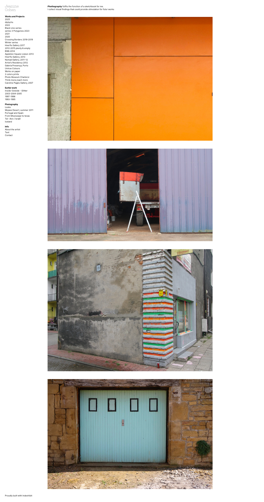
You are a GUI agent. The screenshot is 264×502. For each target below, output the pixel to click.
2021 (7, 33)
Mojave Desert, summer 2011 (19, 110)
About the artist (12, 129)
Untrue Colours (12, 68)
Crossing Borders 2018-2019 (19, 39)
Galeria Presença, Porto (16, 65)
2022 (7, 25)
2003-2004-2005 (13, 93)
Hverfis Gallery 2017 (15, 45)
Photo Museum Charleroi (17, 77)
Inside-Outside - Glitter (16, 90)
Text (7, 132)
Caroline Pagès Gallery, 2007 (19, 83)
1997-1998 (10, 96)
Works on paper (12, 71)
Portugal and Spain (14, 113)
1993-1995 (10, 99)
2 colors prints (12, 74)
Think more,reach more (16, 80)
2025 (7, 19)
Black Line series (13, 28)
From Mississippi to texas (17, 116)
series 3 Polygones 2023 (17, 31)
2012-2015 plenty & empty (17, 48)
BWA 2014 (10, 51)
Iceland (8, 121)
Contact (9, 135)
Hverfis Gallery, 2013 (15, 57)
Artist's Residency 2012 (16, 62)
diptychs (9, 22)
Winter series (11, 42)
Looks (8, 107)
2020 (7, 36)
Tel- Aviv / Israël (13, 118)
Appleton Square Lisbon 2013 (19, 54)
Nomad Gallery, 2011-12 (16, 59)
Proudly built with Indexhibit (18, 495)
